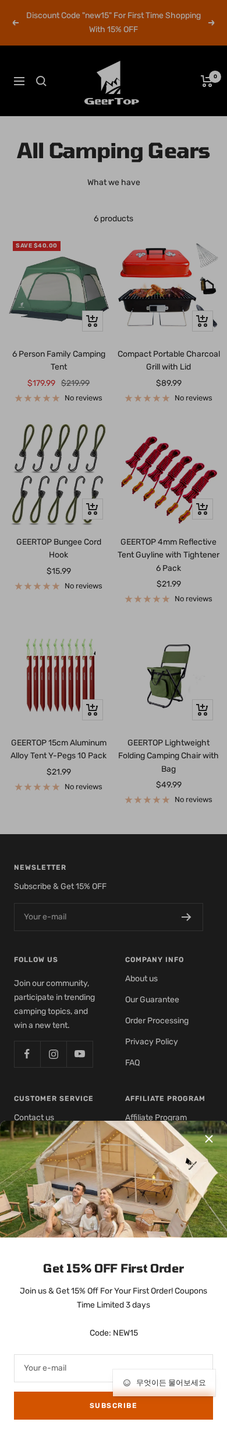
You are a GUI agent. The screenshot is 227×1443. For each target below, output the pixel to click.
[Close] (209, 1139)
